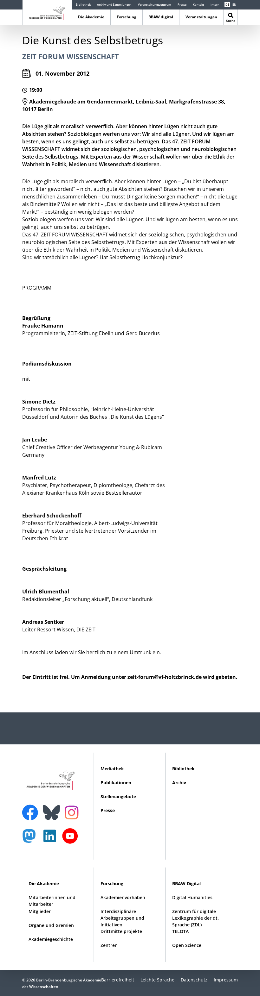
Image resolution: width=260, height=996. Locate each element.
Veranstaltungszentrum (154, 5)
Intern (215, 5)
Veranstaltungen (201, 17)
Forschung (126, 17)
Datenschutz (194, 980)
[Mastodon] (31, 839)
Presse (182, 5)
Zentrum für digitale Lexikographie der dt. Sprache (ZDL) (195, 918)
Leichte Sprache (157, 980)
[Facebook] (31, 808)
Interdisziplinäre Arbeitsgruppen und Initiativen (122, 918)
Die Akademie (91, 17)
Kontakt (198, 5)
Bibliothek (83, 5)
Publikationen (116, 783)
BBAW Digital (186, 883)
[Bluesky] (52, 808)
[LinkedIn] (51, 839)
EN (234, 5)
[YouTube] (71, 839)
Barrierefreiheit (117, 980)
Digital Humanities (192, 897)
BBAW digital (160, 17)
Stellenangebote (118, 796)
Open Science (186, 945)
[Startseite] (47, 12)
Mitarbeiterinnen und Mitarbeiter (52, 900)
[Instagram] (73, 812)
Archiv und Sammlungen (114, 5)
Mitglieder (40, 911)
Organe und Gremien (51, 925)
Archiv (179, 783)
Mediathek (112, 769)
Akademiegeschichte (51, 939)
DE (227, 5)
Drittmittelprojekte (121, 931)
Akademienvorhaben (123, 897)
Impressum (226, 980)
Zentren (109, 945)
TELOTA (180, 931)
